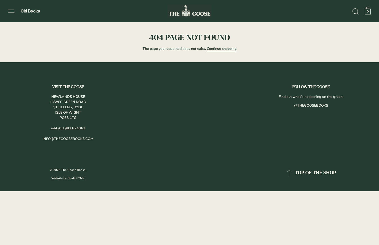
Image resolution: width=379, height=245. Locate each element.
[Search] (355, 11)
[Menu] (11, 11)
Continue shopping (222, 48)
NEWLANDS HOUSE (68, 96)
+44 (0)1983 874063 (68, 128)
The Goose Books (73, 170)
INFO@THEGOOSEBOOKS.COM (68, 138)
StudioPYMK (76, 178)
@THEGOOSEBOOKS (311, 105)
